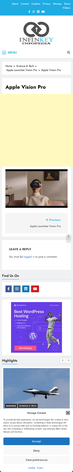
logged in (29, 257)
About (15, 3)
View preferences (37, 460)
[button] (68, 413)
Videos (66, 7)
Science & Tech (27, 389)
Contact (25, 3)
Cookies (31, 467)
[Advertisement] (36, 130)
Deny (36, 450)
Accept (36, 441)
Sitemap (57, 3)
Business (11, 389)
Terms (67, 3)
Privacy (40, 467)
